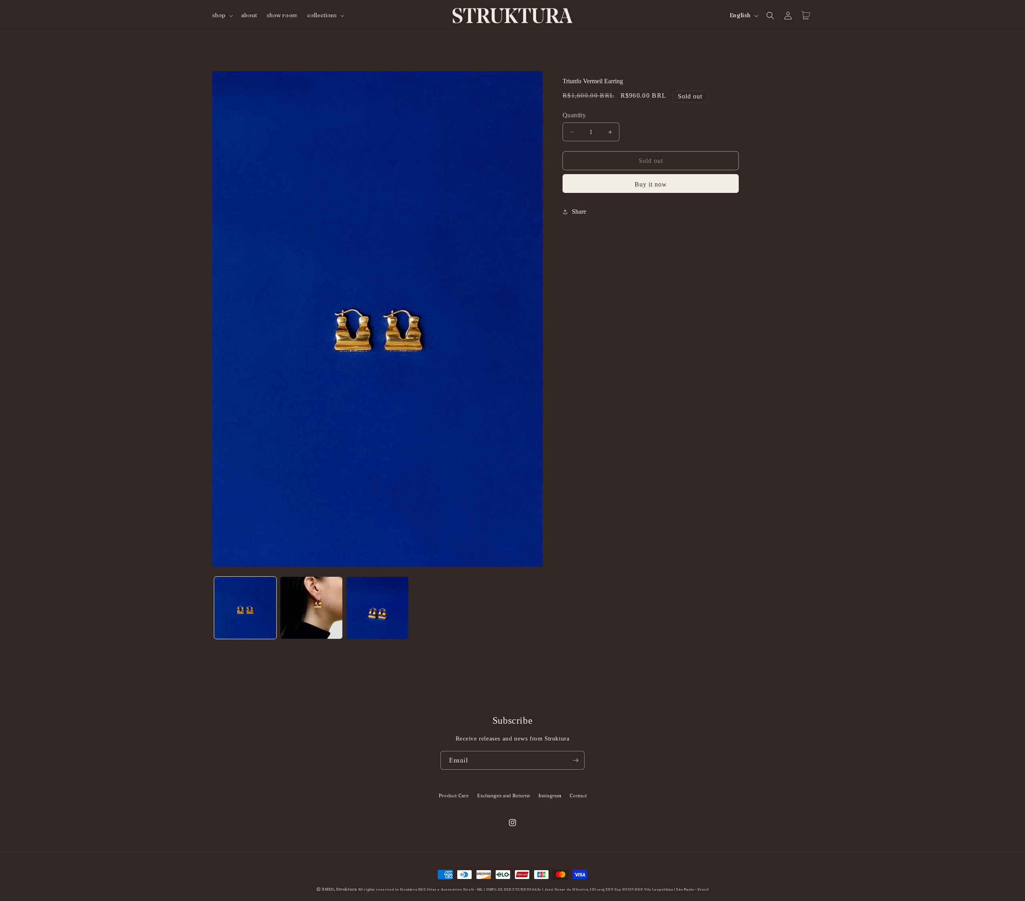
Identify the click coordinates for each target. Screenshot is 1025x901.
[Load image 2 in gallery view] (311, 608)
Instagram (549, 796)
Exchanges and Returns (503, 796)
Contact (578, 796)
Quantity (574, 115)
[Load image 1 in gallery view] (245, 608)
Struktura (346, 889)
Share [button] (579, 211)
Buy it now (651, 184)
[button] (221, 15)
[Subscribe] (575, 760)
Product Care (453, 796)
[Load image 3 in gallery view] (377, 608)
